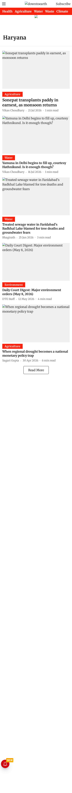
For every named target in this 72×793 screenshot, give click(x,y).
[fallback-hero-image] (36, 70)
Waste (49, 11)
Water (38, 11)
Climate (62, 11)
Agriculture (23, 11)
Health (7, 11)
